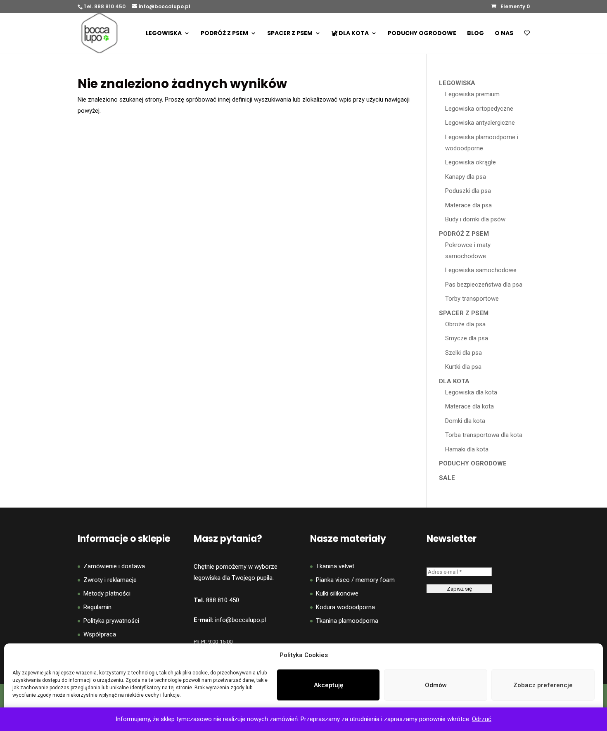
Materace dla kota (469, 406)
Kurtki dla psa (463, 366)
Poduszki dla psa (468, 191)
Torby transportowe (472, 298)
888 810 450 (222, 600)
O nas (504, 33)
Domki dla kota (465, 421)
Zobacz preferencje (543, 685)
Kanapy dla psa (465, 176)
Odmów (436, 685)
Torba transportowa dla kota (483, 435)
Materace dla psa (468, 205)
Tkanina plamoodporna (347, 620)
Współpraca (99, 634)
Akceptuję (328, 685)
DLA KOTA (353, 33)
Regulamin (97, 607)
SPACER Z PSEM (290, 33)
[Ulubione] (527, 42)
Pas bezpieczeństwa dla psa (483, 284)
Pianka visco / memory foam (355, 580)
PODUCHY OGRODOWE (422, 33)
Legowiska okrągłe (470, 162)
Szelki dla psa (463, 352)
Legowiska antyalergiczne (480, 122)
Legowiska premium (472, 94)
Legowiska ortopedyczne (479, 108)
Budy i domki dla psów (475, 219)
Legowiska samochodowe (481, 270)
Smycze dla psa (466, 338)
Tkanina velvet (335, 566)
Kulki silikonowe (337, 593)
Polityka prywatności (111, 620)
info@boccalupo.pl (240, 620)
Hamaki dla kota (466, 449)
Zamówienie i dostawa (114, 566)
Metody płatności (106, 593)
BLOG (475, 33)
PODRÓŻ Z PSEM (224, 33)
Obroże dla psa (465, 324)
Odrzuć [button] (481, 719)
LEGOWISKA (164, 33)
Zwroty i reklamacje (110, 580)
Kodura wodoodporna (345, 607)
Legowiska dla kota (471, 392)
